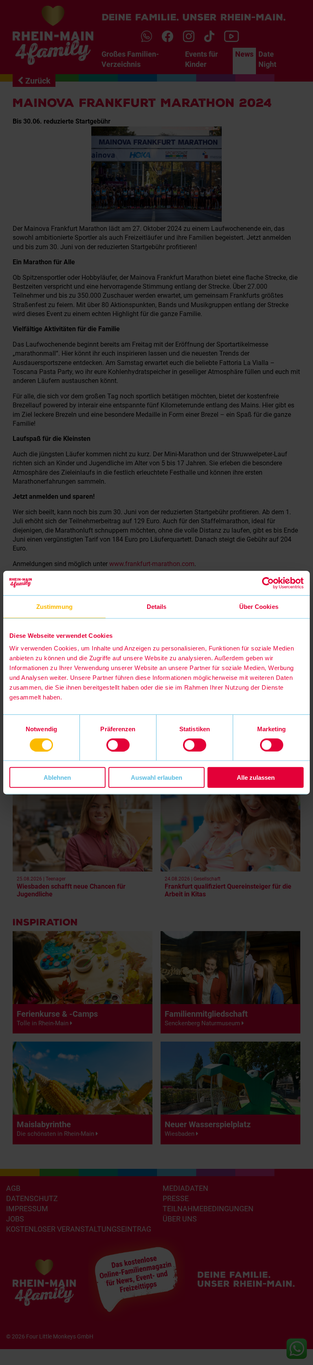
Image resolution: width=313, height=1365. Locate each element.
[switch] (118, 744)
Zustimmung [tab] (54, 606)
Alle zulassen (256, 777)
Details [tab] (157, 606)
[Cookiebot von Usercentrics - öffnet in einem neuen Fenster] (268, 583)
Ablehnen (57, 777)
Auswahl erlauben (156, 777)
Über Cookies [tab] (258, 606)
